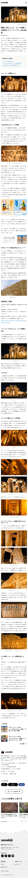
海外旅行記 (3, 861)
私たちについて (4, 867)
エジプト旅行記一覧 (15, 791)
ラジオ (2, 864)
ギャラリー (17, 864)
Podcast (4, 771)
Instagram (12, 771)
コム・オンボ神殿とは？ (8, 61)
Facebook (22, 784)
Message (14, 773)
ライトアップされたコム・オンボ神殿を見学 (12, 63)
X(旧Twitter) (5, 773)
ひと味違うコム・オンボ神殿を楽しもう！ (11, 65)
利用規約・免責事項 (4, 871)
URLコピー (4, 785)
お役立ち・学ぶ (18, 861)
